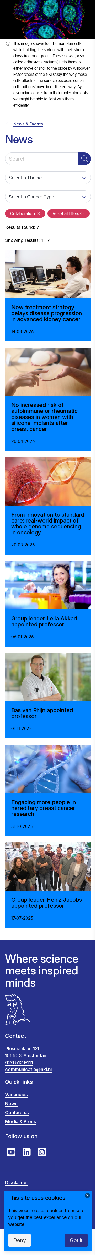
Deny (19, 1240)
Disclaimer (16, 1182)
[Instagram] (42, 1152)
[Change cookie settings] (87, 1195)
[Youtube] (11, 1152)
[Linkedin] (26, 1152)
